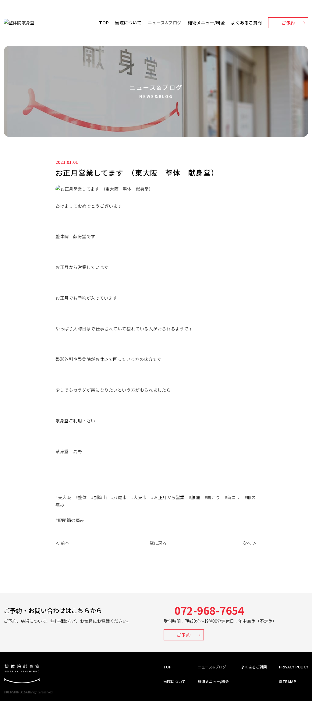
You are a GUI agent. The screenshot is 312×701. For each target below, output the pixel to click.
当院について (128, 22)
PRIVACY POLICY (293, 666)
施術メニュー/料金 (206, 22)
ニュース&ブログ (165, 22)
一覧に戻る (156, 543)
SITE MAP (287, 681)
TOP (104, 22)
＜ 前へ (62, 543)
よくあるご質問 (246, 22)
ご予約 (288, 23)
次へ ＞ (250, 543)
